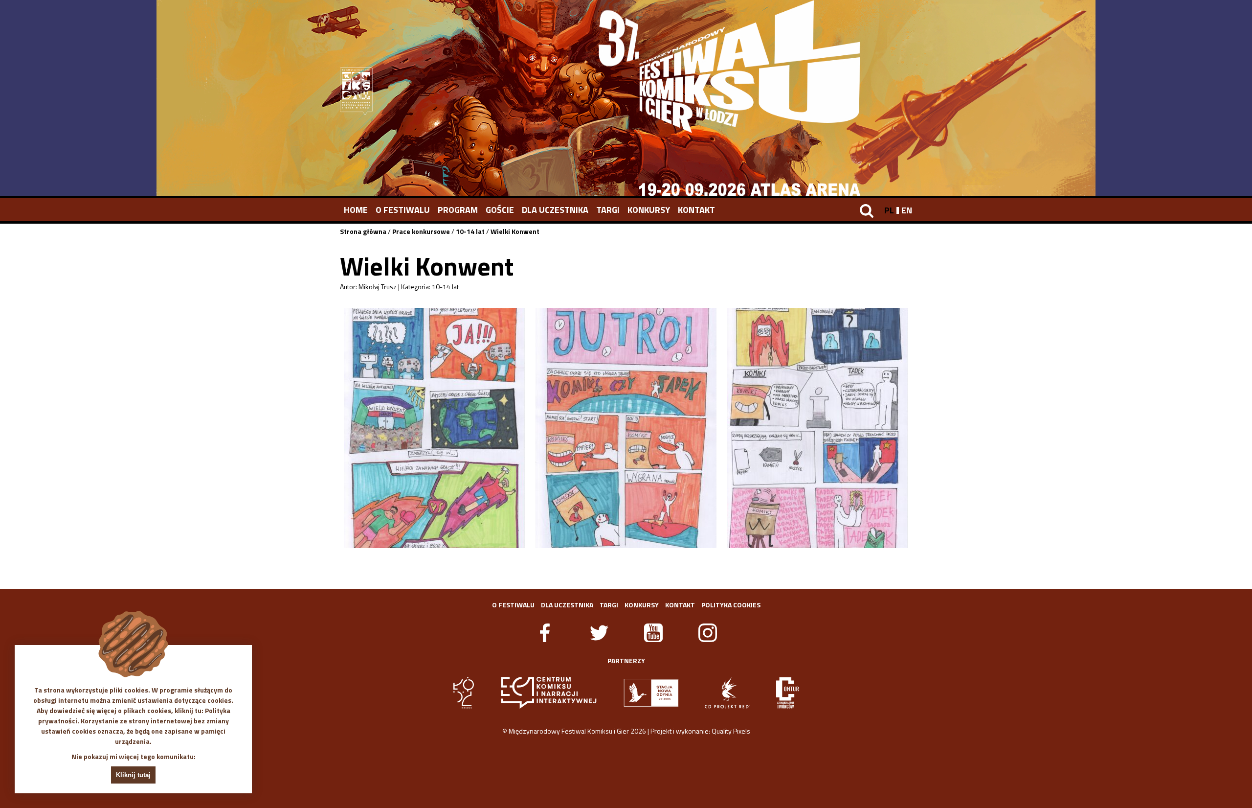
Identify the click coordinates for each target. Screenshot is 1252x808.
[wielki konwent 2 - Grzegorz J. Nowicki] (626, 428)
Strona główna (363, 231)
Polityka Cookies (730, 605)
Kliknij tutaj (133, 775)
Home (356, 209)
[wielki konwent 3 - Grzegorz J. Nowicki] (817, 428)
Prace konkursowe (421, 231)
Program (458, 209)
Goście (500, 209)
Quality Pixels (731, 731)
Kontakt (696, 209)
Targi (608, 209)
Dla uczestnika (555, 209)
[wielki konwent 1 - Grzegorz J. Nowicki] (434, 428)
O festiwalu (403, 209)
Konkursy (648, 209)
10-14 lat (470, 231)
